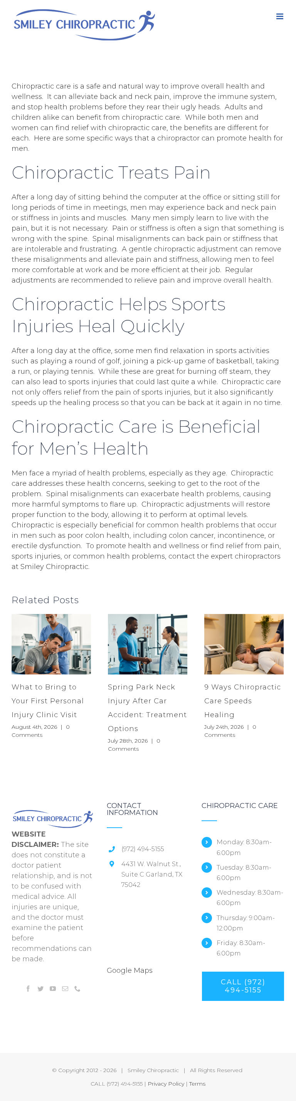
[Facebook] (28, 989)
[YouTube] (53, 989)
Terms (197, 1083)
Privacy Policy (166, 1083)
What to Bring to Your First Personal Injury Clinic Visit (48, 701)
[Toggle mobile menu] (280, 16)
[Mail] (65, 989)
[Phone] (77, 989)
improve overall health (232, 280)
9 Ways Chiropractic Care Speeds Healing (242, 701)
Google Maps (130, 970)
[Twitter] (40, 989)
